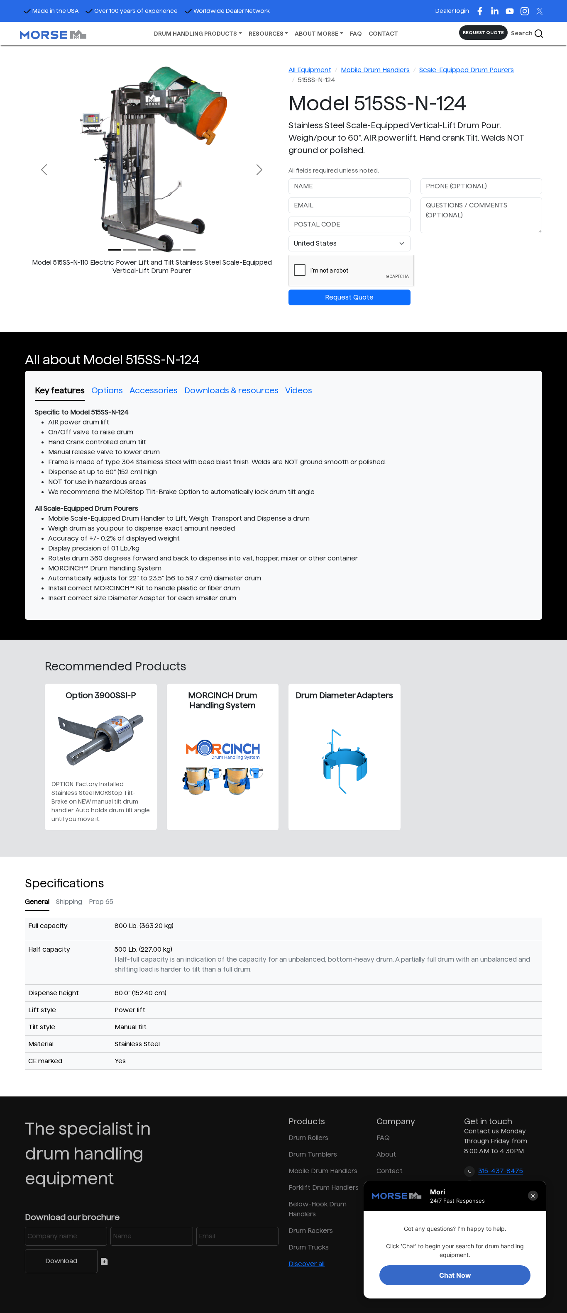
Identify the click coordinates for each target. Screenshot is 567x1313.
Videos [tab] (298, 390)
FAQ (356, 33)
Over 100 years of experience (136, 10)
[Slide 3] (159, 250)
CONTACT (383, 33)
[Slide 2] (144, 250)
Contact (389, 1170)
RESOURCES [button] (266, 33)
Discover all (306, 1263)
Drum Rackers (310, 1230)
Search (522, 33)
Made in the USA (55, 10)
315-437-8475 (500, 1171)
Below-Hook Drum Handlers (317, 1209)
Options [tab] (107, 390)
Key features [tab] (60, 390)
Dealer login (452, 10)
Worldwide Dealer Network (231, 10)
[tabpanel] (283, 505)
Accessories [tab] (154, 390)
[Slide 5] (189, 250)
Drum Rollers (308, 1137)
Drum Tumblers (312, 1154)
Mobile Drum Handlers (375, 69)
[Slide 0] (114, 250)
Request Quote (349, 297)
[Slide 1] (129, 250)
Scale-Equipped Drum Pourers (466, 69)
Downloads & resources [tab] (231, 390)
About (386, 1154)
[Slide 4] (174, 250)
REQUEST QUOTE (483, 32)
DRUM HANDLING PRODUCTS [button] (195, 33)
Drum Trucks (308, 1247)
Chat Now (455, 1275)
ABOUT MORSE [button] (316, 33)
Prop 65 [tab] (101, 901)
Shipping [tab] (69, 901)
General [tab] (37, 901)
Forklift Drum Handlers (323, 1187)
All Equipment (309, 69)
